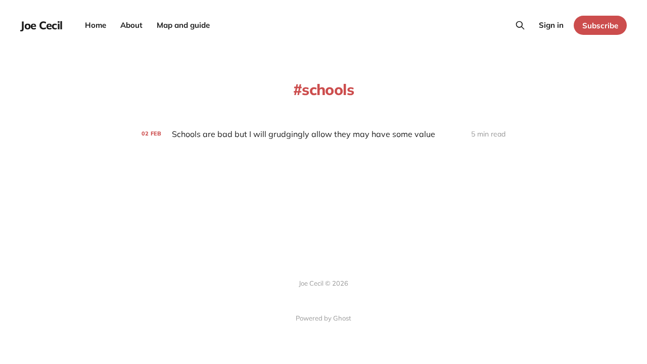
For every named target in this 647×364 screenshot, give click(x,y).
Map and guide (183, 25)
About (131, 25)
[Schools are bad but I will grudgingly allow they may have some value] (323, 134)
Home (95, 25)
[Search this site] (520, 25)
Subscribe (600, 25)
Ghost (342, 318)
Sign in (551, 25)
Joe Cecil (41, 25)
